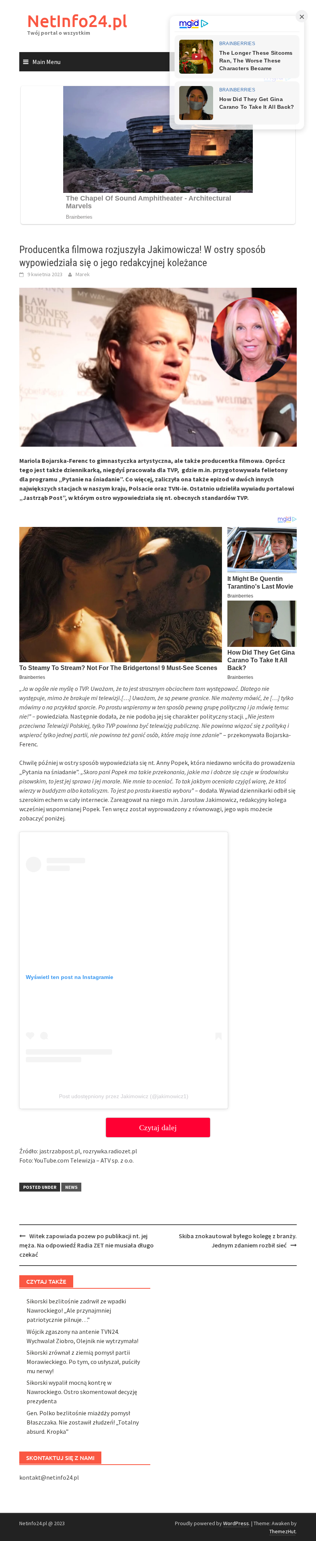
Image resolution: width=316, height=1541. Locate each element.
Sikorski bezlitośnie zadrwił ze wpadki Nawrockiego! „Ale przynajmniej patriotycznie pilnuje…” (76, 1310)
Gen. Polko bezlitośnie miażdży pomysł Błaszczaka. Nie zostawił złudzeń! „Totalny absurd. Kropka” (83, 1422)
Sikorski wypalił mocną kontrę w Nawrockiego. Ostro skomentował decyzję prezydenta (82, 1392)
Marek (83, 274)
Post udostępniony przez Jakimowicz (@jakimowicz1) (123, 1096)
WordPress (236, 1523)
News (71, 1187)
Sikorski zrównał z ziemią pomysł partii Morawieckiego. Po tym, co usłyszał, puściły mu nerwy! (83, 1362)
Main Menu (46, 62)
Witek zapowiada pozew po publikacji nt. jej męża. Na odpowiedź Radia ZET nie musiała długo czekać (86, 1245)
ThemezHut (282, 1531)
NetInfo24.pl (77, 20)
